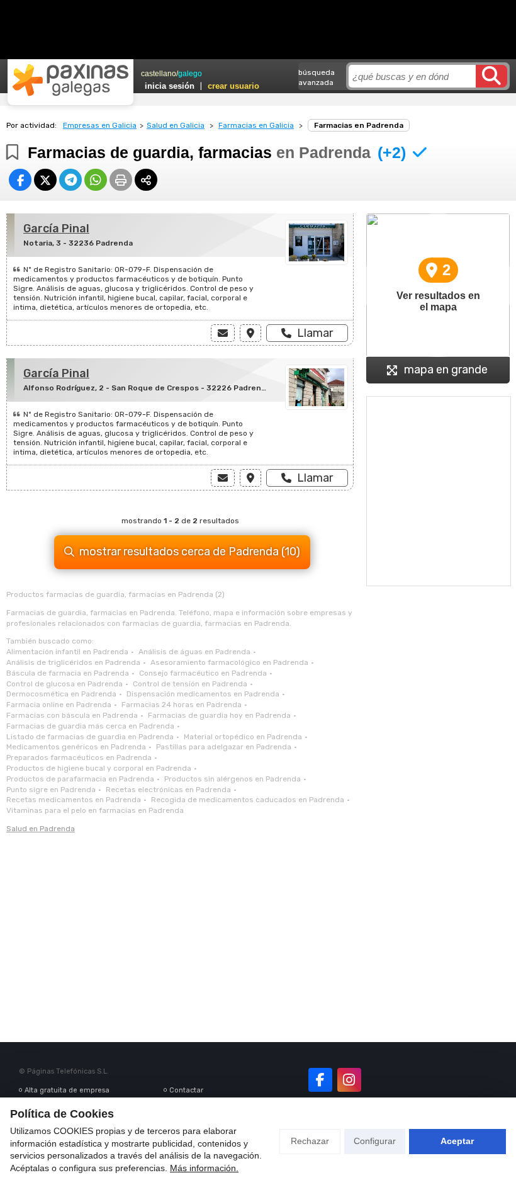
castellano (158, 73)
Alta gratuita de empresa (67, 1090)
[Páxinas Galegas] (70, 80)
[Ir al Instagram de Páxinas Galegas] (349, 1080)
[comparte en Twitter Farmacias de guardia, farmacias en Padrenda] (45, 180)
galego (190, 73)
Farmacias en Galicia (256, 125)
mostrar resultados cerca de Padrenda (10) (189, 551)
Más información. (204, 1168)
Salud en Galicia (176, 125)
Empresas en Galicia (100, 125)
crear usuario (233, 86)
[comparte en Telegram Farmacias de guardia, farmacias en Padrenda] (70, 180)
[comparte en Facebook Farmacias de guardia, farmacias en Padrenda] (20, 180)
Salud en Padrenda (40, 828)
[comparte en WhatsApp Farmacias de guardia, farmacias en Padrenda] (95, 180)
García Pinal (56, 228)
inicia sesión (169, 86)
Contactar (186, 1090)
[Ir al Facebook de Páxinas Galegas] (320, 1080)
